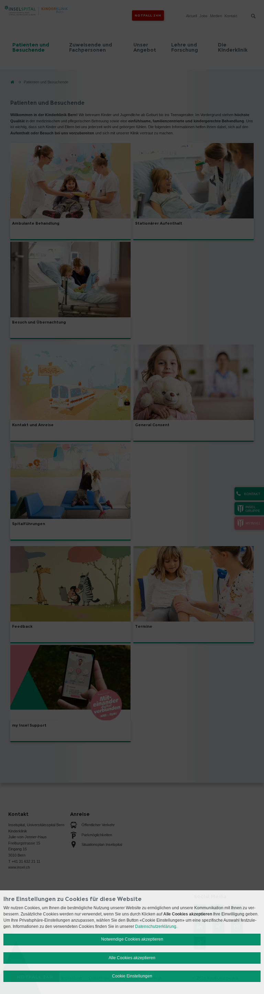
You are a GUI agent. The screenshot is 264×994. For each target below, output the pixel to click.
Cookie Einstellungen (132, 976)
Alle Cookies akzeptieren (132, 957)
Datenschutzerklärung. (156, 926)
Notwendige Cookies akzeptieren (132, 939)
